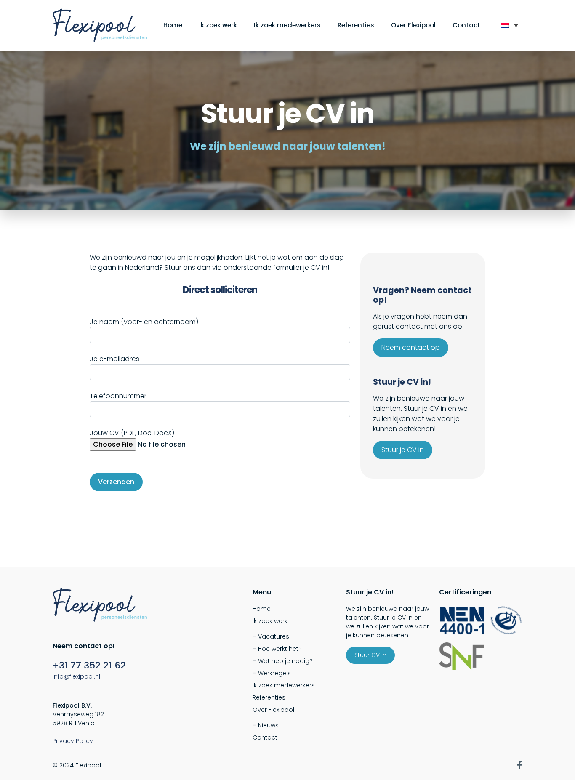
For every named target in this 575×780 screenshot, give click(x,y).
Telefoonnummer (118, 396)
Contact (466, 25)
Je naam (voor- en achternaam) (144, 322)
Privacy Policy (73, 741)
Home (172, 25)
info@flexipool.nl (76, 676)
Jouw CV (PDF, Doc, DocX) (132, 433)
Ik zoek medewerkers (287, 25)
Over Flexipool (413, 25)
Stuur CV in (370, 655)
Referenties (356, 25)
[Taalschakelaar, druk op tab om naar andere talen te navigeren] (509, 25)
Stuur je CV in (402, 450)
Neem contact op (410, 347)
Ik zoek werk (218, 25)
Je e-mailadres (114, 359)
